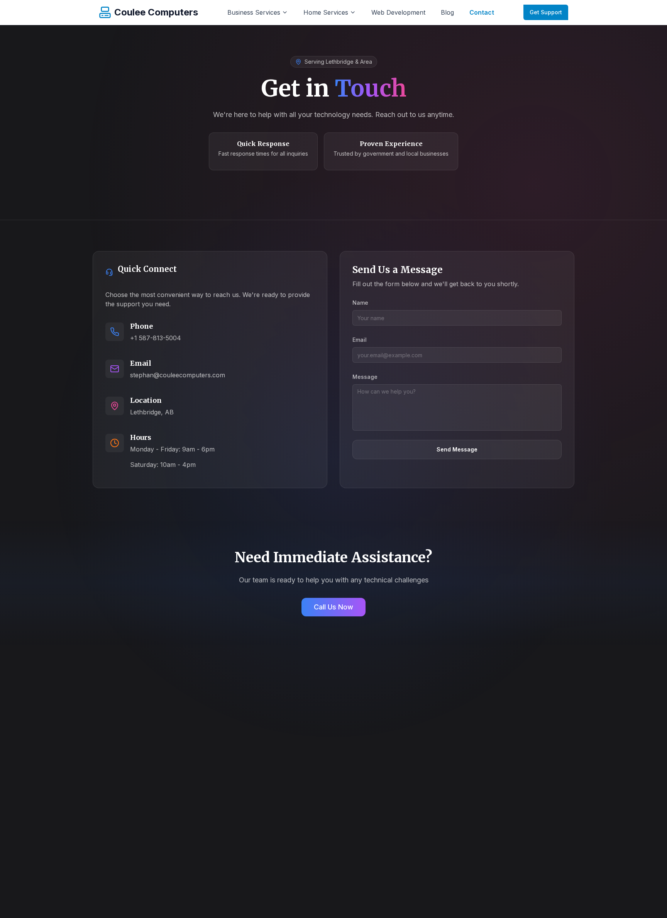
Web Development (398, 12)
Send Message (457, 449)
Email (359, 339)
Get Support (546, 12)
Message (365, 376)
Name (360, 302)
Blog (447, 12)
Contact (481, 12)
